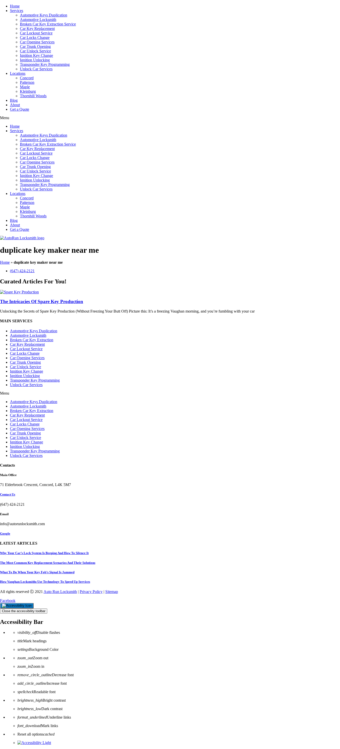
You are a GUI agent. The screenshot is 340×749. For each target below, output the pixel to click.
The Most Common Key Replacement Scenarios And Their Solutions (47, 563)
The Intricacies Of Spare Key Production (41, 301)
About (15, 105)
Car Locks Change (35, 37)
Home (15, 6)
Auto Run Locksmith (60, 591)
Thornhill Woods (33, 96)
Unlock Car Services (36, 69)
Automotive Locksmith (38, 19)
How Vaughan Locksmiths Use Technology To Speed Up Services (45, 581)
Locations (17, 73)
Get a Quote (19, 109)
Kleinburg (28, 91)
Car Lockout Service (36, 33)
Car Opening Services (37, 42)
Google (5, 533)
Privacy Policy (91, 591)
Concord (27, 78)
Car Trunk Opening (35, 46)
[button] (170, 118)
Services (16, 10)
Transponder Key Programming (45, 64)
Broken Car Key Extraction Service (48, 24)
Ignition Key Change (36, 55)
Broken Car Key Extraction (31, 340)
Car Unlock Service (35, 51)
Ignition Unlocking (35, 60)
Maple (25, 87)
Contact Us (7, 494)
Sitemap (111, 591)
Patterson (27, 82)
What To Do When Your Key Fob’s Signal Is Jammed (37, 572)
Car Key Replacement (37, 28)
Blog (14, 100)
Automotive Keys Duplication (43, 15)
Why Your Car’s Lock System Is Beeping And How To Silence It (44, 553)
